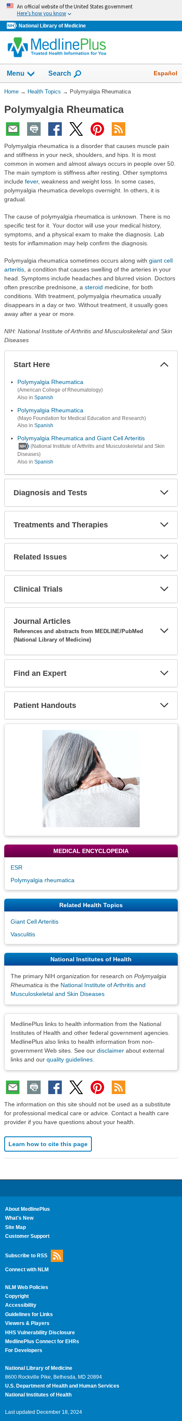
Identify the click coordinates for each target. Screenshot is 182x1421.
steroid (94, 287)
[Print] (33, 129)
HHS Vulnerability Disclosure (40, 1333)
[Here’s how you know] (91, 10)
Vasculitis (23, 934)
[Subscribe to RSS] (118, 129)
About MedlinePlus (27, 1209)
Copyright (17, 1296)
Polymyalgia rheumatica (42, 880)
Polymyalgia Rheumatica (50, 382)
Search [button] (59, 73)
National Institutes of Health (38, 1395)
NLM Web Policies (26, 1287)
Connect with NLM (27, 1270)
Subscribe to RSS (26, 1256)
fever (31, 181)
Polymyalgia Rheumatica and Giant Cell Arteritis (81, 438)
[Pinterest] (97, 129)
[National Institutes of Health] (13, 26)
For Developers (23, 1350)
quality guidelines (70, 1059)
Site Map (15, 1227)
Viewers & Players (27, 1323)
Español (165, 73)
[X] (76, 129)
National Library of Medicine (52, 26)
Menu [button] (16, 73)
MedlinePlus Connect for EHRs (42, 1341)
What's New (19, 1218)
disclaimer (110, 1050)
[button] (164, 364)
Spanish (43, 398)
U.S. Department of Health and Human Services (62, 1386)
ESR (16, 867)
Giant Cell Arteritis (34, 921)
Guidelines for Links (29, 1314)
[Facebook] (55, 129)
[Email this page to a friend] (12, 129)
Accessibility (20, 1305)
